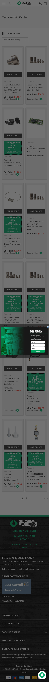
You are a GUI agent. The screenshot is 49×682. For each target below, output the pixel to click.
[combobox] (37, 348)
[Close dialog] (48, 327)
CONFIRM (38, 351)
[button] (42, 675)
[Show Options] (43, 348)
